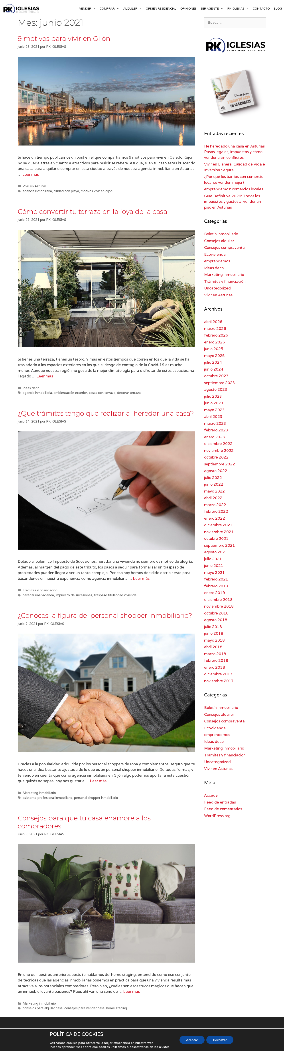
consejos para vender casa (84, 1008)
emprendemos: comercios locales (233, 189)
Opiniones (188, 8)
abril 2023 (213, 416)
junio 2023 (213, 403)
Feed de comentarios (223, 808)
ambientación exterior (70, 393)
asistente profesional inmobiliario (47, 798)
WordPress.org (217, 815)
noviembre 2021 (219, 531)
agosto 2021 (215, 552)
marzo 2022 (215, 504)
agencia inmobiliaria (37, 191)
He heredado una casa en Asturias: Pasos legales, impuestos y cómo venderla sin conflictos (235, 152)
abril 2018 (213, 646)
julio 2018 (213, 626)
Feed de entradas (220, 802)
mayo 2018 (214, 640)
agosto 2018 (215, 619)
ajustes (164, 1047)
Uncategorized (217, 288)
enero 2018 (214, 667)
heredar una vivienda (38, 595)
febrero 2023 (216, 430)
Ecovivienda (215, 254)
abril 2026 (213, 321)
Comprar (107, 8)
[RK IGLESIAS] (22, 8)
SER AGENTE (210, 8)
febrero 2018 (216, 660)
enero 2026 (214, 342)
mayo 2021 (214, 572)
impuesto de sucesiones (74, 595)
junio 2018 (213, 633)
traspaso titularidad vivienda (115, 595)
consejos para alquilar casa (43, 1008)
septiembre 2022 (219, 464)
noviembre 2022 (219, 450)
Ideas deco (31, 388)
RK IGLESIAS (235, 8)
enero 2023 (214, 437)
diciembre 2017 (218, 674)
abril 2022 (213, 497)
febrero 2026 (216, 335)
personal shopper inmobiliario (96, 798)
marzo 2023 (215, 423)
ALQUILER (130, 8)
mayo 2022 (214, 491)
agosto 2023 (215, 389)
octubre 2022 (216, 457)
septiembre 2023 (219, 382)
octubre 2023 (216, 375)
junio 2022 (213, 484)
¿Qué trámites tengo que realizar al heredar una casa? (106, 413)
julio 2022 (213, 477)
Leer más (30, 174)
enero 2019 (214, 592)
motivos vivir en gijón (96, 191)
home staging (116, 1008)
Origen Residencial (161, 8)
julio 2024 (213, 362)
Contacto (261, 8)
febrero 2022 (216, 511)
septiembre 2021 (219, 545)
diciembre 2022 (218, 443)
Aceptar (192, 1040)
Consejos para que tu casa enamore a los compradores (84, 822)
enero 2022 (214, 518)
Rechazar (220, 1040)
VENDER (85, 8)
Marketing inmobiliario (39, 793)
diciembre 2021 (218, 525)
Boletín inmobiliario (221, 233)
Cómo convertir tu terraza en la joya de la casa (92, 211)
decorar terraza (129, 393)
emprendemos (217, 261)
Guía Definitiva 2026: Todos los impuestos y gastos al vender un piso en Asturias (232, 201)
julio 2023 (213, 396)
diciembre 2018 (218, 599)
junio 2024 (213, 369)
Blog (278, 8)
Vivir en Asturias (35, 186)
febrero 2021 (216, 579)
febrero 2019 (216, 586)
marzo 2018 (215, 653)
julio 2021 (213, 558)
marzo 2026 (215, 328)
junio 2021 (213, 565)
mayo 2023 (214, 409)
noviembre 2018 (219, 606)
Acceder (211, 795)
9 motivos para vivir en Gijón (64, 38)
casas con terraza (102, 393)
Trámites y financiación (40, 590)
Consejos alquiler (219, 240)
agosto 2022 (215, 470)
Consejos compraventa (224, 247)
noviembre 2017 (219, 680)
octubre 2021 (216, 538)
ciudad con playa (66, 191)
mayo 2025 (214, 355)
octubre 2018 (216, 613)
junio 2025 (213, 348)
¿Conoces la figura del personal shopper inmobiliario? (105, 615)
